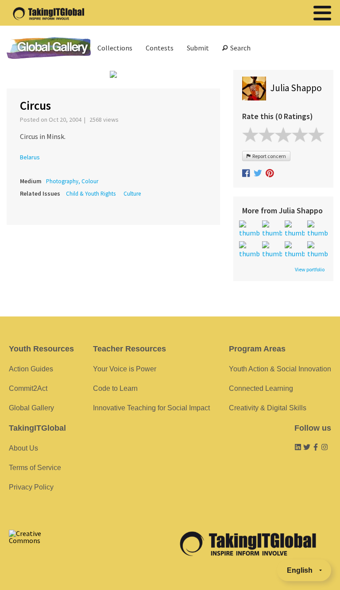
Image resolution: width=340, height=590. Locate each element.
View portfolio (310, 269)
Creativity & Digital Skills (267, 408)
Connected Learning (261, 388)
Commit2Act (28, 388)
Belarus (30, 157)
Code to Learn (115, 388)
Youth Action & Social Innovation (280, 369)
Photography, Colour (72, 181)
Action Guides (31, 369)
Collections (114, 47)
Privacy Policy (31, 487)
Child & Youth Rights (91, 193)
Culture (132, 193)
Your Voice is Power (124, 369)
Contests (160, 47)
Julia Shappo (296, 88)
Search (239, 47)
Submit (198, 47)
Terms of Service (35, 467)
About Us (23, 448)
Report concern (268, 156)
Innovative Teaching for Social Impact (151, 408)
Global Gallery (49, 48)
